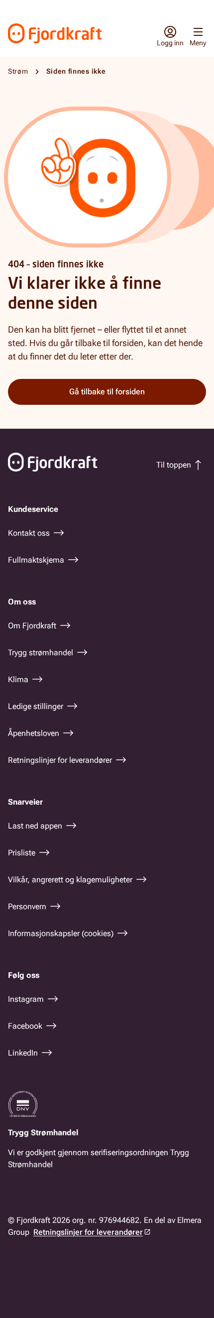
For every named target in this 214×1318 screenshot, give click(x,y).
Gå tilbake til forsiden (107, 391)
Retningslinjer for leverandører (88, 1232)
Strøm (18, 71)
